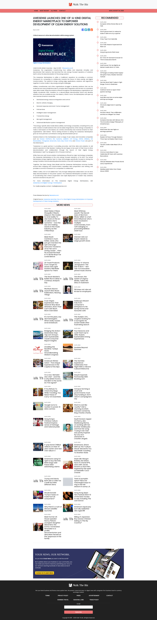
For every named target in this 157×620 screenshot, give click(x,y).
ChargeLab (45, 141)
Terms (47, 595)
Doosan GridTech (46, 139)
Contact (109, 595)
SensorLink (53, 141)
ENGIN (81, 139)
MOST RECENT (44, 11)
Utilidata (86, 139)
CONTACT (62, 11)
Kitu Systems (57, 139)
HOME (36, 11)
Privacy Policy (63, 595)
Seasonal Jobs (78, 600)
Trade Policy (94, 600)
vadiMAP (65, 139)
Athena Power (80, 141)
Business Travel (62, 600)
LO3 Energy (74, 139)
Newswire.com (67, 68)
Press (78, 595)
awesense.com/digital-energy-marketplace (47, 183)
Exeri (58, 141)
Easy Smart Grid (66, 141)
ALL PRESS (54, 11)
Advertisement (94, 595)
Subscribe (78, 612)
